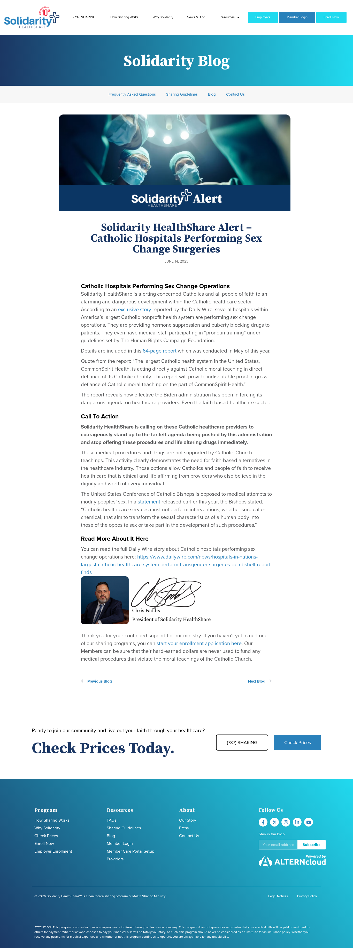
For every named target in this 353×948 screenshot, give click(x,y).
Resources (227, 17)
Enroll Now (331, 17)
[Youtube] (308, 822)
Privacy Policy (307, 896)
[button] (292, 845)
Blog (212, 94)
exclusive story (134, 310)
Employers (262, 17)
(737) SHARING (84, 17)
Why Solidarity (163, 17)
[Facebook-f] (263, 822)
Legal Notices (278, 896)
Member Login (297, 17)
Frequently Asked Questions (132, 94)
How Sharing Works (124, 17)
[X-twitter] (274, 822)
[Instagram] (285, 822)
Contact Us (235, 94)
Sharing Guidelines (182, 94)
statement (150, 502)
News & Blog (196, 17)
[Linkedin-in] (297, 822)
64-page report (160, 351)
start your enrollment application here (199, 643)
